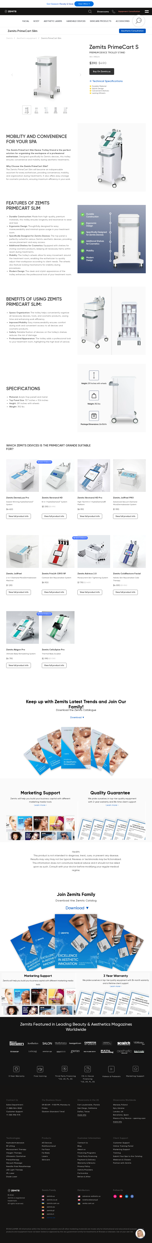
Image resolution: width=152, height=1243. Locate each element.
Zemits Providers (85, 1170)
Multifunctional (49, 1146)
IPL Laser (10, 1173)
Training (117, 1153)
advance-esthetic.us (91, 1196)
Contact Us (82, 1143)
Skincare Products (100, 21)
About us (81, 1149)
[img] (90, 11)
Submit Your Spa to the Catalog (127, 1156)
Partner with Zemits (122, 1163)
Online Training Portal (123, 1146)
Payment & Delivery (86, 1160)
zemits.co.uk (52, 1200)
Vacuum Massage (14, 1163)
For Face (46, 1149)
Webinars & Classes (122, 1160)
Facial (25, 21)
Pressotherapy (12, 1160)
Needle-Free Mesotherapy (18, 1166)
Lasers (45, 1156)
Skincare (46, 1160)
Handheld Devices (76, 21)
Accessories (123, 21)
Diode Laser (11, 1177)
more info (81, 1115)
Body (36, 21)
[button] (132, 31)
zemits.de (51, 1218)
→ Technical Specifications (106, 81)
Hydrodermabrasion (15, 1143)
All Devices (47, 1143)
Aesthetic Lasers (53, 21)
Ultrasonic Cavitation (16, 1156)
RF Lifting (10, 1146)
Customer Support (121, 1143)
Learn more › (40, 805)
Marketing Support (121, 1149)
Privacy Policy (83, 1166)
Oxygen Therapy (14, 1153)
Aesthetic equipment (27, 38)
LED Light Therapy (14, 1170)
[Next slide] (80, 75)
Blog (79, 1146)
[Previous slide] (12, 75)
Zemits (9, 38)
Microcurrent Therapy (16, 1149)
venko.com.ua (88, 1203)
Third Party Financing (87, 1156)
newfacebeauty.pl (90, 1200)
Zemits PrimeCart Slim (22, 31)
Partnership (82, 1173)
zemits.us (51, 1196)
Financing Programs (86, 1153)
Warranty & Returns (86, 1163)
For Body (46, 1153)
